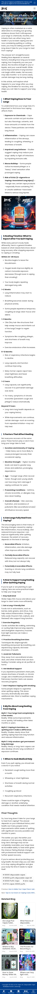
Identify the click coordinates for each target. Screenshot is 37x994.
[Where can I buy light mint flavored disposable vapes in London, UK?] (27, 962)
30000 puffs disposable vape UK (18, 878)
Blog (9, 21)
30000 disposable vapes (14, 875)
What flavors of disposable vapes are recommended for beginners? (26, 922)
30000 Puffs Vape (11, 881)
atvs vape (29, 881)
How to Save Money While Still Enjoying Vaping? (9, 973)
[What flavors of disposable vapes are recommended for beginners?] (27, 911)
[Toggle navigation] (35, 8)
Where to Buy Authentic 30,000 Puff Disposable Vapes (9, 948)
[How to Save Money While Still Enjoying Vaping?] (10, 962)
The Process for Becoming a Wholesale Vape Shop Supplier (27, 948)
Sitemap (17, 986)
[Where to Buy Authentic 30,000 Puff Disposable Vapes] (10, 937)
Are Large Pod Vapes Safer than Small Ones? (8, 922)
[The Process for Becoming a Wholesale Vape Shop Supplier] (27, 937)
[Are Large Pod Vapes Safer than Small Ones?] (10, 911)
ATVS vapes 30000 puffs (14, 884)
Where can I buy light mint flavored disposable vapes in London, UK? (27, 973)
